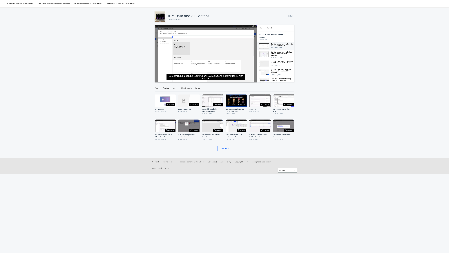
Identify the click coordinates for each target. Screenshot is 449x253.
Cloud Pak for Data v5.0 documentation (20, 4)
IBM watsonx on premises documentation (120, 4)
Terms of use (168, 162)
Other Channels (186, 88)
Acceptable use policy (261, 162)
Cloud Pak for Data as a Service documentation (53, 4)
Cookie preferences (160, 168)
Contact (155, 162)
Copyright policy (241, 162)
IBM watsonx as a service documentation (87, 4)
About (175, 88)
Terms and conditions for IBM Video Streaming (197, 162)
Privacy (198, 88)
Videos (157, 88)
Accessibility (226, 162)
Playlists (166, 88)
